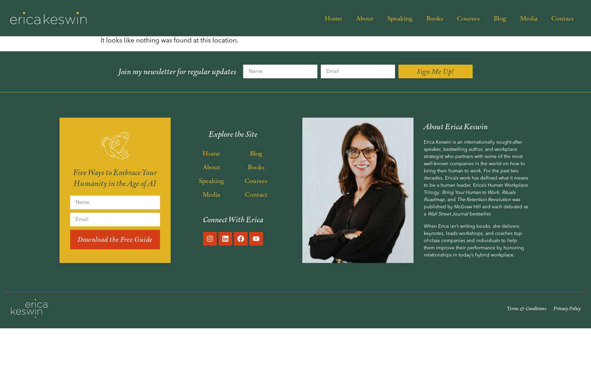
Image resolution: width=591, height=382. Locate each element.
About (364, 18)
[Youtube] (256, 239)
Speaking (399, 18)
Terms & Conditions (527, 308)
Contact (562, 18)
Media (529, 18)
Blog (500, 18)
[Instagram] (210, 239)
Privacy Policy (567, 308)
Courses (468, 18)
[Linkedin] (225, 239)
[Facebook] (241, 239)
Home (333, 18)
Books (434, 18)
